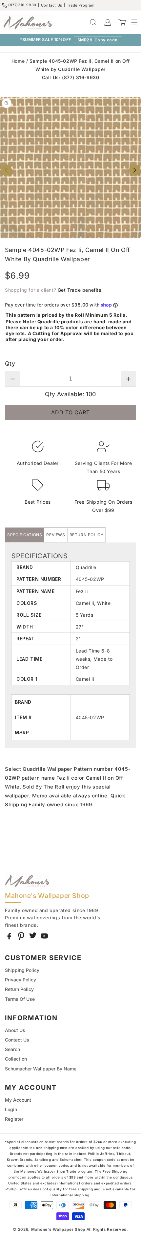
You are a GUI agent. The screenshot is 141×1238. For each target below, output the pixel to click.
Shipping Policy (22, 970)
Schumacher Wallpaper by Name (40, 1068)
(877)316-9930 (22, 5)
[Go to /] (27, 22)
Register (14, 1119)
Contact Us (51, 5)
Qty (10, 363)
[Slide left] (6, 170)
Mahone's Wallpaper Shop (58, 1229)
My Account (18, 1100)
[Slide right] (134, 170)
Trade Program (81, 5)
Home (18, 61)
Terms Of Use (20, 999)
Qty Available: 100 (70, 394)
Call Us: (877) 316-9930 (70, 77)
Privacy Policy (20, 979)
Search (12, 1049)
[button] (131, 22)
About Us (15, 1030)
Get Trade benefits (79, 290)
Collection (16, 1059)
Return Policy (19, 989)
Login (11, 1109)
